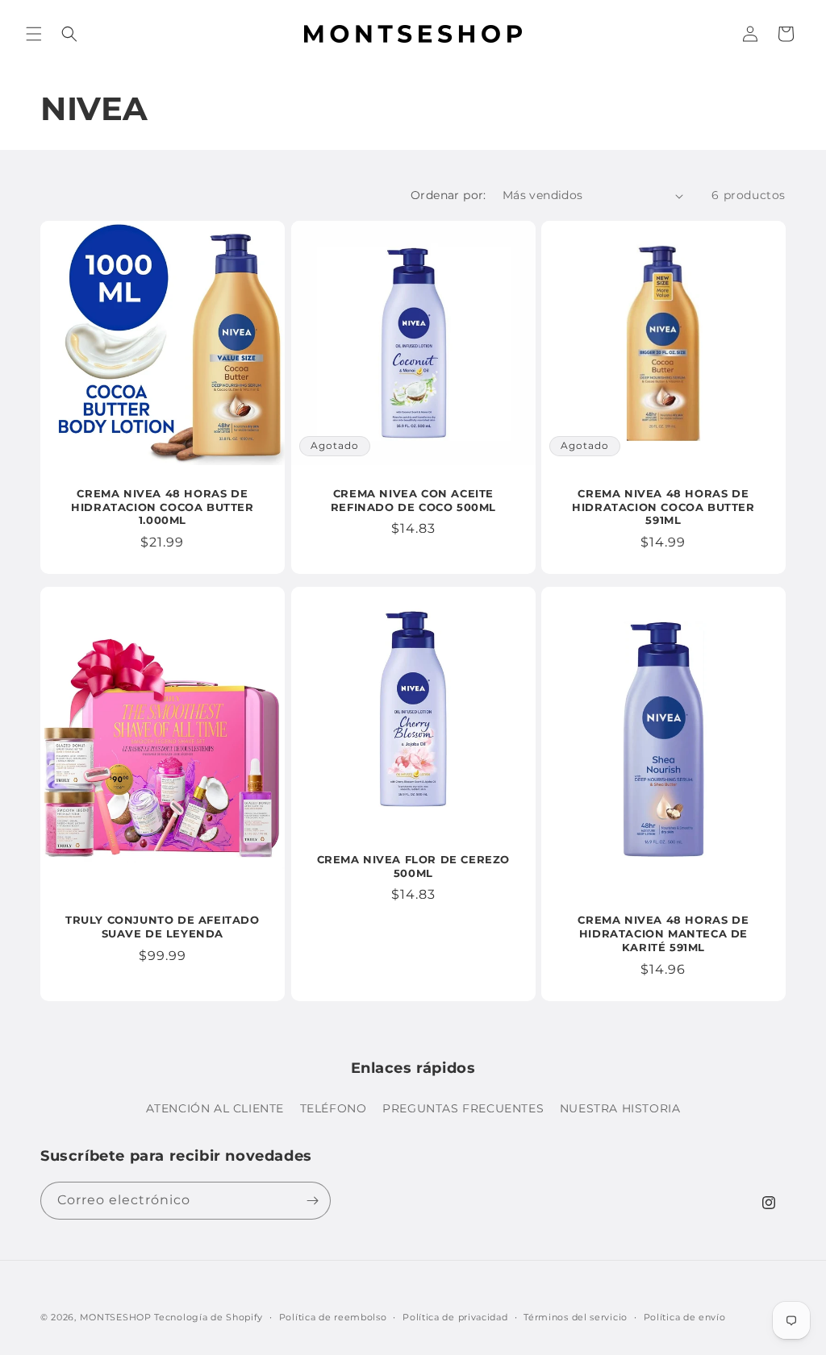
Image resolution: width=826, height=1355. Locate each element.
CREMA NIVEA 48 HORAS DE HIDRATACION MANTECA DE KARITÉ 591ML (663, 934)
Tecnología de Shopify (208, 1317)
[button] (34, 34)
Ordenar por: (448, 195)
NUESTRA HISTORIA (620, 1108)
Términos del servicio (576, 1317)
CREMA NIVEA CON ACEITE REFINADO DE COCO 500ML (412, 500)
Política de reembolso (333, 1317)
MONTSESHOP (116, 1317)
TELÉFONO (333, 1108)
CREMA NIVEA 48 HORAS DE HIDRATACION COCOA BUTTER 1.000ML (162, 507)
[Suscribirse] (312, 1201)
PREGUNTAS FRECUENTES (463, 1108)
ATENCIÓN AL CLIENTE (215, 1108)
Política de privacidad (455, 1317)
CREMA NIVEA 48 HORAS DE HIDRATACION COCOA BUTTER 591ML (663, 507)
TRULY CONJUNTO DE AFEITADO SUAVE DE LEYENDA (162, 927)
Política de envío (685, 1317)
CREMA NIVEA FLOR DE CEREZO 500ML (413, 866)
